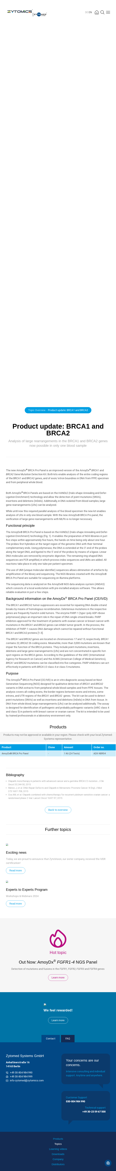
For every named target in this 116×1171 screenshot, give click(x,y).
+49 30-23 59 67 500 (94, 1111)
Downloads (58, 1154)
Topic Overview (37, 410)
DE (87, 12)
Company (58, 1159)
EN (90, 12)
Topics (58, 1144)
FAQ (67, 1038)
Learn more (58, 977)
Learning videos (58, 1149)
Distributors (58, 1164)
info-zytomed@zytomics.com (27, 1080)
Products (58, 1138)
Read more (15, 870)
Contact (50, 1038)
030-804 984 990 (75, 1101)
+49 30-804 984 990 (21, 1072)
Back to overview (58, 809)
